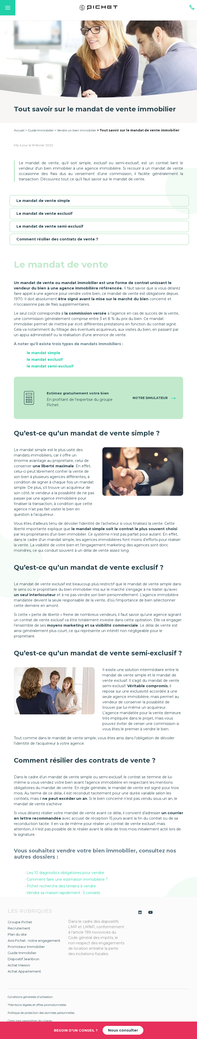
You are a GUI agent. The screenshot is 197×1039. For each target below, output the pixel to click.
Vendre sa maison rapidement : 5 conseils (63, 892)
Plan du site (17, 934)
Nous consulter (123, 1030)
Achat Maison (19, 965)
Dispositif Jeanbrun (23, 959)
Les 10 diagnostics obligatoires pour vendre (66, 872)
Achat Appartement (24, 971)
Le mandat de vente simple (43, 200)
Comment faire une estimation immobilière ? (67, 879)
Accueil (19, 130)
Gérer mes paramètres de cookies (30, 1021)
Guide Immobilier (41, 130)
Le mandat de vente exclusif (44, 213)
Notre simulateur (151, 398)
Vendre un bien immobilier (76, 130)
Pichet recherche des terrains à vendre (61, 886)
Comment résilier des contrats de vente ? (57, 239)
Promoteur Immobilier (26, 947)
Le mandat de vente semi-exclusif (49, 226)
